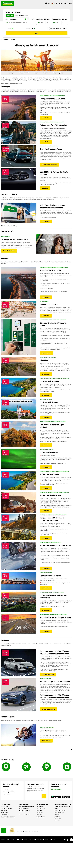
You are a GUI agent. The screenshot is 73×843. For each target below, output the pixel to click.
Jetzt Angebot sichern (48, 709)
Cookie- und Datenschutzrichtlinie (19, 839)
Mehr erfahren (46, 353)
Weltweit (36, 73)
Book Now (45, 188)
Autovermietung (5, 39)
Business (46, 73)
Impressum (31, 839)
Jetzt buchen (46, 118)
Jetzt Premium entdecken (49, 164)
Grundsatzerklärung (50, 839)
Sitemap (37, 839)
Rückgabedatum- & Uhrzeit (59, 19)
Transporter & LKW (24, 73)
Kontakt (42, 839)
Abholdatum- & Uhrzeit (42, 19)
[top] (71, 750)
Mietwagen (11, 73)
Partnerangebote (58, 73)
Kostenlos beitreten (8, 250)
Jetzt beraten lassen (48, 674)
